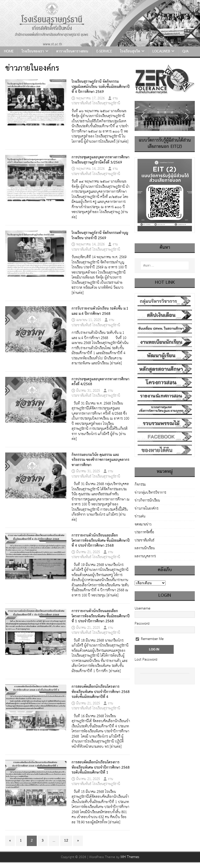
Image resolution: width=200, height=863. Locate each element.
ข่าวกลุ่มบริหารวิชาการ (150, 492)
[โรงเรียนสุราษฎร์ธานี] (100, 43)
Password (142, 623)
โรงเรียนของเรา (33, 51)
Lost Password (146, 659)
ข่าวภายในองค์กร (146, 508)
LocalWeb (161, 51)
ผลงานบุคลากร (145, 556)
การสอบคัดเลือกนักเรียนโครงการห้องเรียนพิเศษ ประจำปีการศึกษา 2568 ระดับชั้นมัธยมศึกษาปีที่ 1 (101, 767)
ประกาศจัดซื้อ (144, 532)
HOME (9, 51)
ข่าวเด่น (140, 516)
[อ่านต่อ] (122, 141)
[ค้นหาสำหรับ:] (165, 265)
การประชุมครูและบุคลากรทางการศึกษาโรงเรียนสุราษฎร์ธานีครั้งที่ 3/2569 (100, 160)
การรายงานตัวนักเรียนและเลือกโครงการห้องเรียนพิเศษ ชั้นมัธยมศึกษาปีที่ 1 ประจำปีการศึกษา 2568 (101, 616)
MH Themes (130, 857)
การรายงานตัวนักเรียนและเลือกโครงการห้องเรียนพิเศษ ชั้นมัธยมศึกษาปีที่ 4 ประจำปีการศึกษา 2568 (101, 540)
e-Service (104, 51)
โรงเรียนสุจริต (130, 51)
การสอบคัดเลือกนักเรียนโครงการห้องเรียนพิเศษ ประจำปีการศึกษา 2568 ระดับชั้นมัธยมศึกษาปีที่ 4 (101, 691)
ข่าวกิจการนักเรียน (147, 500)
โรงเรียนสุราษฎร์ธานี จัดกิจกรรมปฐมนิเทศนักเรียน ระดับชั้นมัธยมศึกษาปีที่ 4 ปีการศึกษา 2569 (101, 86)
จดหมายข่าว (143, 524)
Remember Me (152, 639)
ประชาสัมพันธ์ (144, 540)
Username (142, 608)
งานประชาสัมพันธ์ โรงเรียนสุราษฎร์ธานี (96, 101)
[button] (143, 116)
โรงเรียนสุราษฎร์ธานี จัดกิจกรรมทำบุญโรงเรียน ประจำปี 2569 (100, 236)
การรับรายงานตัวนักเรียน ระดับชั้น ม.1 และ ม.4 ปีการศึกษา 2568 (100, 311)
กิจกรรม (140, 485)
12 (66, 840)
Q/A (185, 51)
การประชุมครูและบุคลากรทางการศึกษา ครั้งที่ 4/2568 (100, 382)
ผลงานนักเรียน (145, 548)
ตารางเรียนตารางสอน (72, 51)
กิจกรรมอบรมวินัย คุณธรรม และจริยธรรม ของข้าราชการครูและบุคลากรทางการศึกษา (100, 459)
